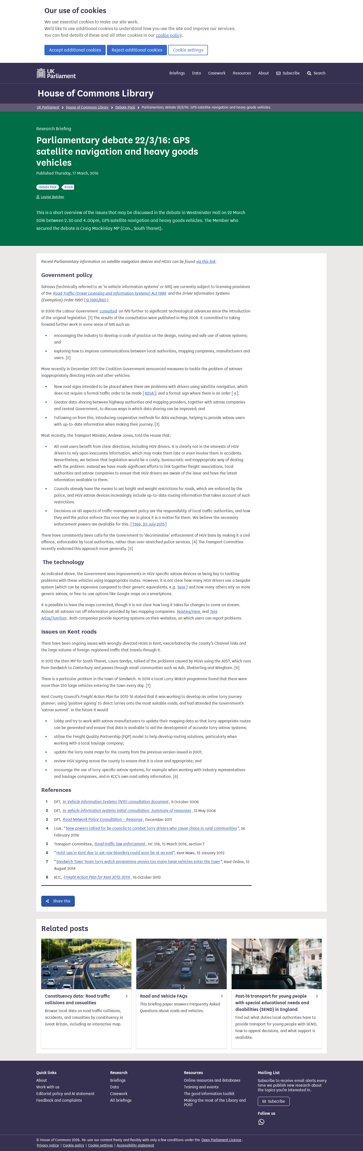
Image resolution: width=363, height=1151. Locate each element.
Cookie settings (188, 50)
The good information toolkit (209, 1094)
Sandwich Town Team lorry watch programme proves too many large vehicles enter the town (138, 861)
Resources (242, 73)
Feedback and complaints (59, 1100)
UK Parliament (48, 107)
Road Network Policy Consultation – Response (102, 819)
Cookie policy (73, 1145)
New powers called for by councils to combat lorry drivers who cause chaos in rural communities (151, 828)
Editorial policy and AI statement (65, 1094)
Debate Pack (125, 107)
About (263, 73)
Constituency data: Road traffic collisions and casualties (77, 999)
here (181, 587)
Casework (216, 73)
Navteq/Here (189, 611)
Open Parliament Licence (221, 1140)
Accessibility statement (135, 1145)
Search (319, 73)
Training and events (201, 1087)
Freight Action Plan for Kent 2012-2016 (97, 877)
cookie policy (169, 35)
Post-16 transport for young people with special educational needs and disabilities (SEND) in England (272, 1002)
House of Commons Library (96, 93)
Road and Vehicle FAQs (163, 996)
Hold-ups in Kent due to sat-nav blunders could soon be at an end (114, 853)
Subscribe (291, 73)
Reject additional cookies (137, 50)
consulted (108, 311)
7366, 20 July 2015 (148, 524)
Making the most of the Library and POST (215, 1102)
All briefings (120, 1100)
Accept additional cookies (75, 50)
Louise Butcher (52, 197)
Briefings (177, 73)
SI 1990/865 (96, 300)
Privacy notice (48, 1145)
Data (196, 73)
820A (149, 393)
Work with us (47, 1087)
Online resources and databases (212, 1080)
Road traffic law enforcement (120, 844)
